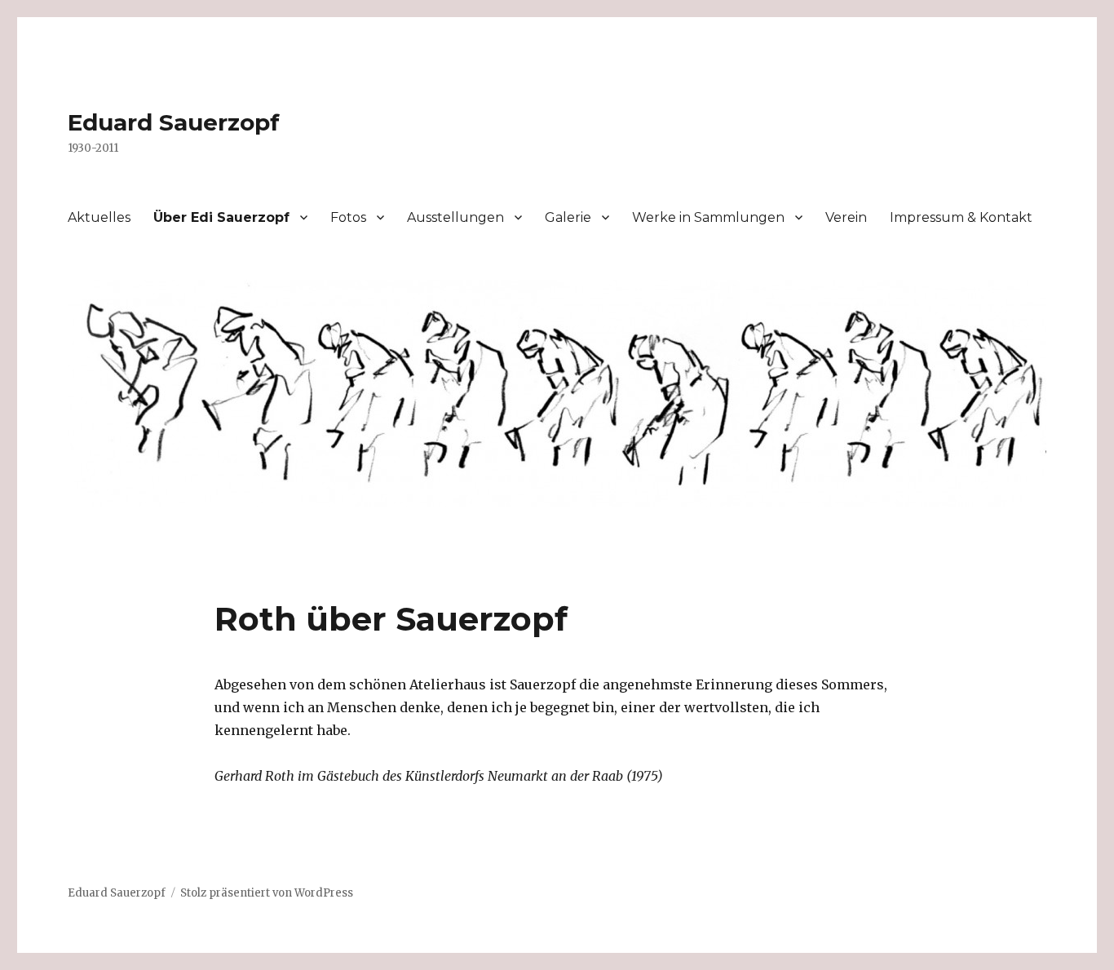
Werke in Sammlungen (708, 217)
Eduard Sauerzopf (174, 122)
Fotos (348, 217)
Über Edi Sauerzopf (221, 217)
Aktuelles (99, 217)
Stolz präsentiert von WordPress (266, 893)
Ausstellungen (455, 217)
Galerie (568, 217)
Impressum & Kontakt (961, 217)
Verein (846, 217)
